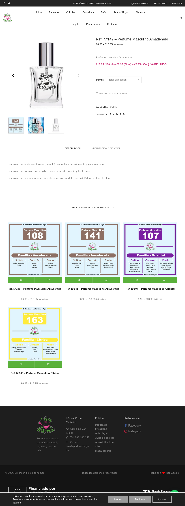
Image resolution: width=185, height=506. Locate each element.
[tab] (73, 148)
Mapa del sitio (103, 450)
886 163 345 (82, 437)
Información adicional (106, 148)
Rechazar (140, 499)
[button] (78, 75)
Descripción (73, 148)
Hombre (113, 107)
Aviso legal (101, 433)
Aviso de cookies (104, 437)
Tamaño (100, 80)
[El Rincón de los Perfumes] (7, 21)
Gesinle (175, 472)
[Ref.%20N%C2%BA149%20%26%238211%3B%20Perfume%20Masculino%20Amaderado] (110, 114)
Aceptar (117, 499)
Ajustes (162, 499)
